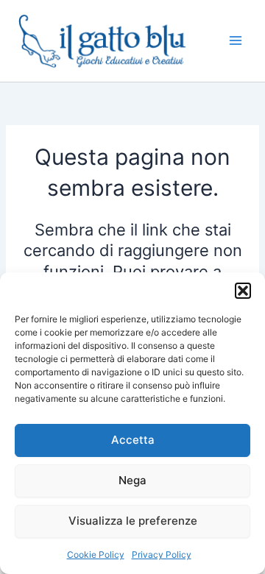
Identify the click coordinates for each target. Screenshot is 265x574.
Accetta (133, 440)
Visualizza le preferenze (132, 521)
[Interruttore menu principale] (235, 40)
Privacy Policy (161, 554)
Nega (132, 480)
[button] (243, 290)
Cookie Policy (95, 554)
